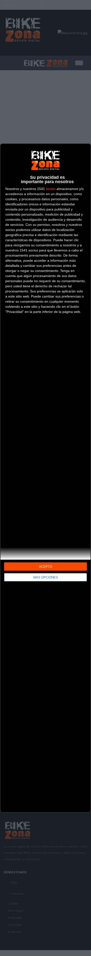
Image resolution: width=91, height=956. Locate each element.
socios (51, 188)
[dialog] (45, 478)
